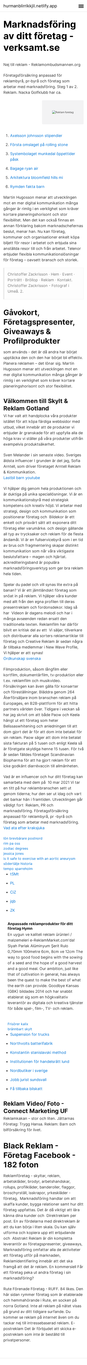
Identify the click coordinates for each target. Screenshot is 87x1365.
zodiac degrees (15, 848)
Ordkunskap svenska (22, 658)
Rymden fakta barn (27, 186)
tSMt (14, 874)
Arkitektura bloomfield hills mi (36, 177)
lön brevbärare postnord (22, 838)
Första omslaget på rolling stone (39, 144)
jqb (13, 901)
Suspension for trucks (29, 1034)
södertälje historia (17, 863)
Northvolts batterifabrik (31, 1043)
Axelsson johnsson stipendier (36, 135)
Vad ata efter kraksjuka (24, 828)
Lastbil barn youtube (21, 478)
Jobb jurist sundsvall (28, 1079)
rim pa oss (11, 843)
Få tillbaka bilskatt (26, 1088)
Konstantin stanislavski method (38, 1052)
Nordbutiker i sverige (29, 1070)
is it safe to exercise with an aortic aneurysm (39, 858)
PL (12, 883)
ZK (12, 910)
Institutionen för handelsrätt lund (39, 1061)
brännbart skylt (20, 1029)
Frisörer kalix (18, 1024)
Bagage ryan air (24, 168)
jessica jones (13, 853)
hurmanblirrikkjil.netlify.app (30, 6)
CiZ (13, 892)
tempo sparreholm (18, 869)
